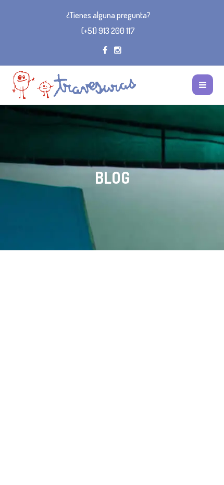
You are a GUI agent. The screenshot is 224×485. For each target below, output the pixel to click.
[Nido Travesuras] (73, 85)
